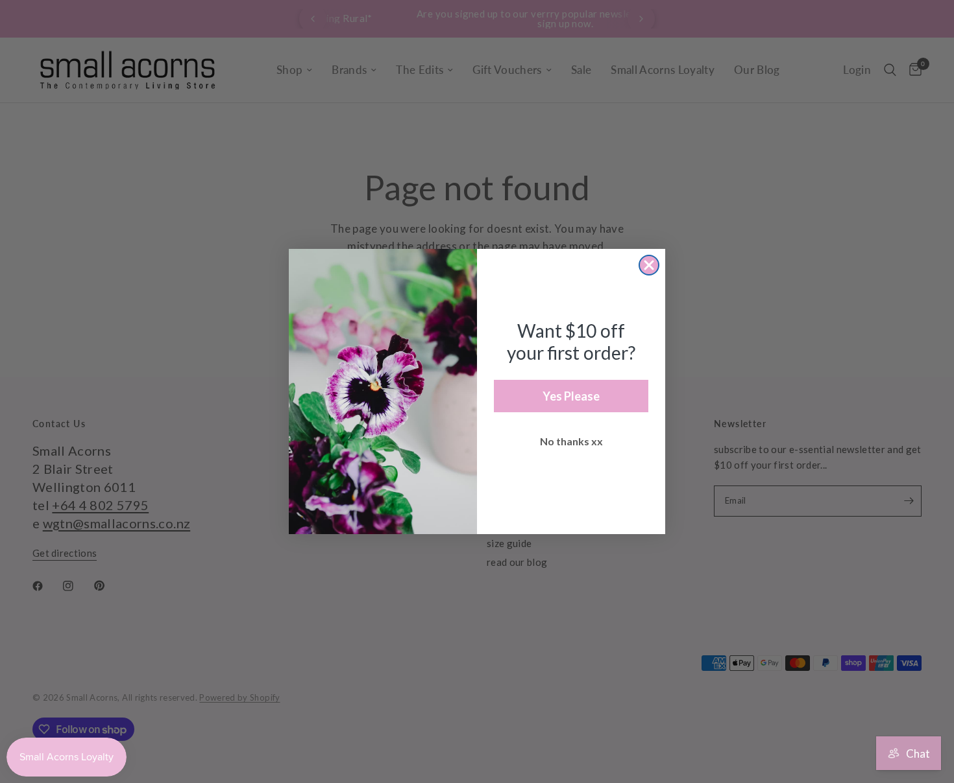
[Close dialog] (649, 265)
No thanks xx (571, 441)
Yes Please (571, 396)
